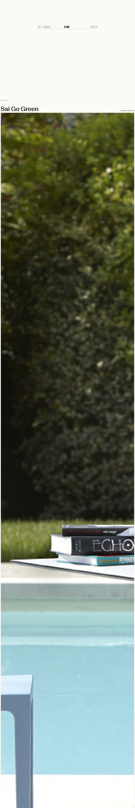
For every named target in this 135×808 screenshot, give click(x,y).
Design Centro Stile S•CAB (127, 110)
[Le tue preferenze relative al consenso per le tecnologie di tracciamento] (133, 806)
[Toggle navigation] (39, 27)
